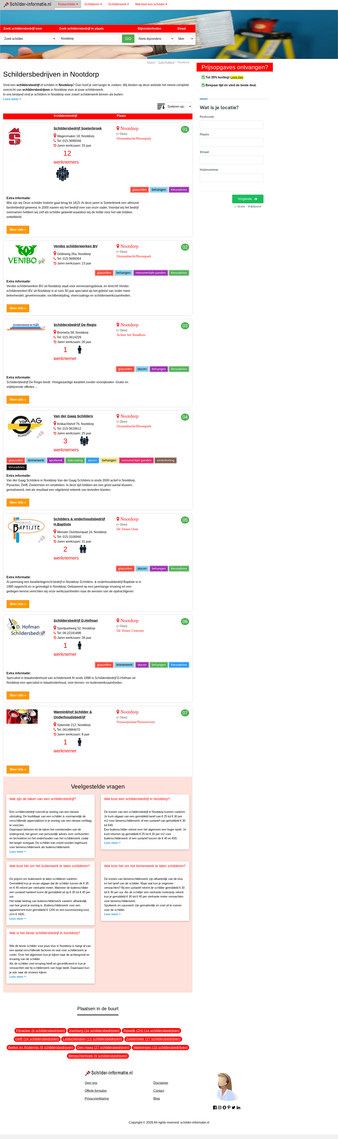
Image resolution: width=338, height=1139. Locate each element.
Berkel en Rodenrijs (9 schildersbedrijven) (40, 1047)
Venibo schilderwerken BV (76, 246)
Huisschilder (67, 4)
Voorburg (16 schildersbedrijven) (94, 1031)
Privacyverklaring (97, 1098)
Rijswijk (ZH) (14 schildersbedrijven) (151, 1031)
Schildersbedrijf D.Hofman (76, 621)
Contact (158, 1090)
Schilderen (92, 4)
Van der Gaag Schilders (73, 416)
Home (151, 62)
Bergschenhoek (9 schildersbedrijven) (97, 1056)
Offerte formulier (96, 1090)
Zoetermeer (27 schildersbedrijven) (153, 1039)
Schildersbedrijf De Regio (75, 325)
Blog (156, 1098)
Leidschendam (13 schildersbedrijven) (92, 1039)
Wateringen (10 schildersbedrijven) (160, 1047)
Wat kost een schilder (150, 4)
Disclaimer (160, 1083)
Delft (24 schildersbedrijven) (37, 1039)
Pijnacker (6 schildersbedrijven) (40, 1031)
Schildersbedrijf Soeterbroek (78, 128)
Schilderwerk (117, 4)
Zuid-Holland (166, 62)
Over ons (91, 1083)
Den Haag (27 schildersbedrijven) (103, 1047)
